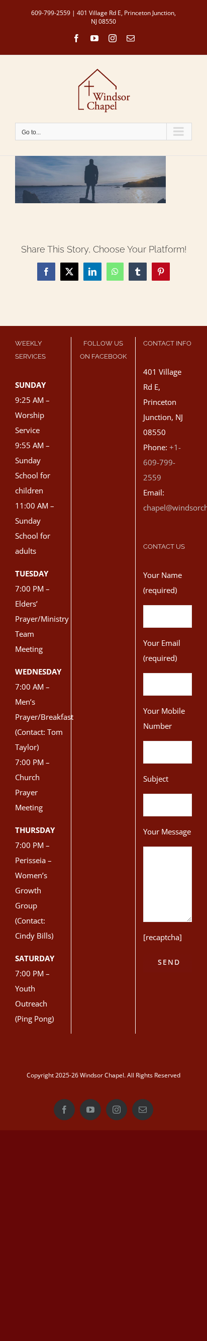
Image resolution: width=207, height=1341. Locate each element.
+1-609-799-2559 (162, 462)
